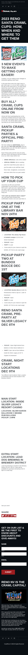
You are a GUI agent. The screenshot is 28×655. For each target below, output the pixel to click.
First (3, 551)
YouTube (8, 6)
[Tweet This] (2, 515)
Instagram (14, 6)
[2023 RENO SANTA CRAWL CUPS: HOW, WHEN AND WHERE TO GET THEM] (14, 53)
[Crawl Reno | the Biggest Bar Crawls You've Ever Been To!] (9, 11)
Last (3, 556)
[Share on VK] (14, 515)
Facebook (5, 6)
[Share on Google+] (8, 515)
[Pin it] (11, 515)
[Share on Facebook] (5, 515)
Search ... (17, 6)
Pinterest (11, 6)
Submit (8, 572)
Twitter (2, 6)
